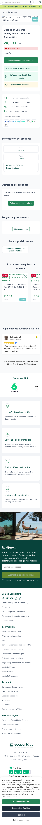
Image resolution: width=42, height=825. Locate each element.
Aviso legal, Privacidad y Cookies (15, 720)
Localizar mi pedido (10, 696)
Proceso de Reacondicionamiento (15, 616)
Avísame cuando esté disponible (21, 60)
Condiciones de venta (10, 724)
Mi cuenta (6, 700)
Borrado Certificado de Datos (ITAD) (17, 645)
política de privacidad (29, 580)
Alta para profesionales (11, 636)
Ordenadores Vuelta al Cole (13, 658)
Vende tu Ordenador (10, 676)
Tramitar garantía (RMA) (12, 709)
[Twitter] (7, 598)
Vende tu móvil (8, 671)
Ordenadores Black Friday (12, 649)
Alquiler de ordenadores (11, 631)
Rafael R (14, 337)
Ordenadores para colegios (13, 654)
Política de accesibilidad (11, 733)
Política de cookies (21, 820)
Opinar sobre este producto (21, 203)
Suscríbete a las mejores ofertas (21, 575)
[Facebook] (3, 598)
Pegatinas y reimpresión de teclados (16, 662)
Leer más (7, 53)
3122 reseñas (30, 364)
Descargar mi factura (10, 691)
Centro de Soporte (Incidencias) (15, 603)
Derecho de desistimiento (12, 687)
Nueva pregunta (21, 229)
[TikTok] (20, 598)
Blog (3, 640)
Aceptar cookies (21, 802)
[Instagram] (15, 598)
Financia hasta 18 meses (11, 729)
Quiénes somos (8, 620)
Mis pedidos (6, 705)
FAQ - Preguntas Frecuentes (13, 612)
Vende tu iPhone (8, 667)
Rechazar (21, 815)
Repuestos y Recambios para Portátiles (15, 249)
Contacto (6, 607)
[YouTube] (11, 598)
